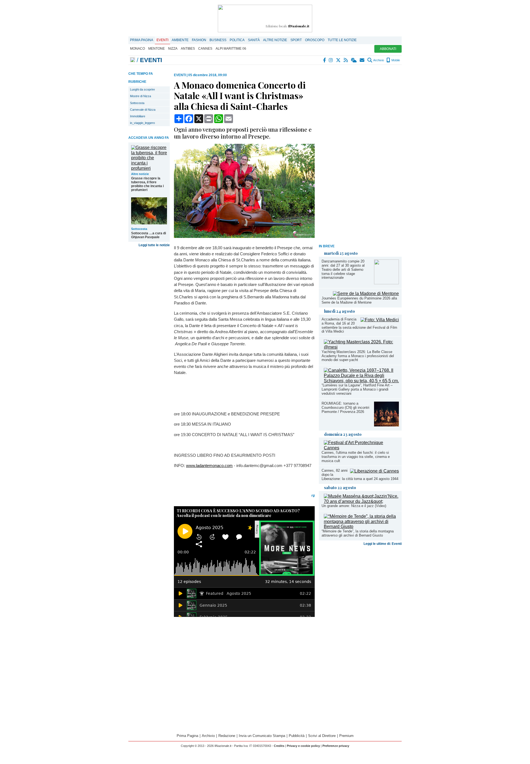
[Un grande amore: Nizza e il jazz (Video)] (361, 501)
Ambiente (180, 40)
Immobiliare (137, 116)
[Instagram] (331, 60)
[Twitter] (338, 60)
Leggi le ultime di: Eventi (383, 544)
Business (218, 40)
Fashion (199, 40)
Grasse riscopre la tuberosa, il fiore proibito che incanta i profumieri (147, 184)
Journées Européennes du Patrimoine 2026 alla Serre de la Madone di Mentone (359, 300)
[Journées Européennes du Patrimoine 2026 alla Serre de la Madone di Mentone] (366, 293)
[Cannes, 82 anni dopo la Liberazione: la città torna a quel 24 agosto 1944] (374, 471)
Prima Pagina (141, 40)
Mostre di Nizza (140, 96)
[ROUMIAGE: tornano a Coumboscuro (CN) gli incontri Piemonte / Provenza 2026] (386, 425)
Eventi (162, 40)
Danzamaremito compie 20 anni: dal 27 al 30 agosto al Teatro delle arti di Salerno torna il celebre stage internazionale (343, 269)
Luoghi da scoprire (142, 89)
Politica (237, 40)
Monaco (137, 49)
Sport (296, 40)
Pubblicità (296, 736)
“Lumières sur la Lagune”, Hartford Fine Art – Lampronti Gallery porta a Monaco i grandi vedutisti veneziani (357, 389)
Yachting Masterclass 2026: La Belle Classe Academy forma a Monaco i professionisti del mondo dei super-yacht (358, 356)
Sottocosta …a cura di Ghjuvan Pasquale (148, 235)
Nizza (172, 49)
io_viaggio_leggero (142, 122)
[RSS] (346, 60)
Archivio (378, 60)
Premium (346, 736)
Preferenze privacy (335, 745)
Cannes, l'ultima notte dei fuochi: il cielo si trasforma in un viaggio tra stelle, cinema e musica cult (356, 456)
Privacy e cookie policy (303, 745)
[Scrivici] (362, 60)
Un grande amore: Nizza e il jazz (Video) (354, 506)
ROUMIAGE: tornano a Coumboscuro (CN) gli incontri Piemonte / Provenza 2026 (345, 407)
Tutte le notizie (342, 40)
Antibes (188, 49)
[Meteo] (354, 60)
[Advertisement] (360, 156)
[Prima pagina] (132, 60)
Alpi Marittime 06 (231, 49)
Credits (279, 745)
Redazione (226, 736)
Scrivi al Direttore (322, 736)
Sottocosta (137, 103)
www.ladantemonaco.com (209, 465)
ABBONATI (388, 49)
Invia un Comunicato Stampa (262, 736)
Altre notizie (275, 40)
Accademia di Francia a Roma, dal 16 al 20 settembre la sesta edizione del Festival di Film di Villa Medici (359, 325)
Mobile (395, 60)
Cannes (205, 49)
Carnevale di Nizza (142, 109)
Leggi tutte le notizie (154, 245)
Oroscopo (314, 40)
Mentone (156, 49)
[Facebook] (324, 60)
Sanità (254, 40)
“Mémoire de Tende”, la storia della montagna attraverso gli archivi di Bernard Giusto (358, 533)
